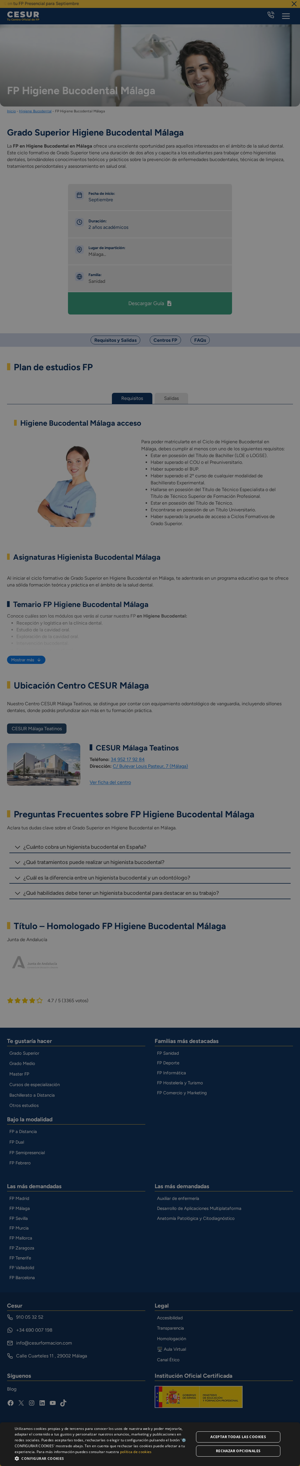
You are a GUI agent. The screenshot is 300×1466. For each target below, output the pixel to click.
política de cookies (136, 1451)
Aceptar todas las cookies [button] (238, 1436)
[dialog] (150, 1444)
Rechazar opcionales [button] (238, 1450)
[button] (102, 1458)
